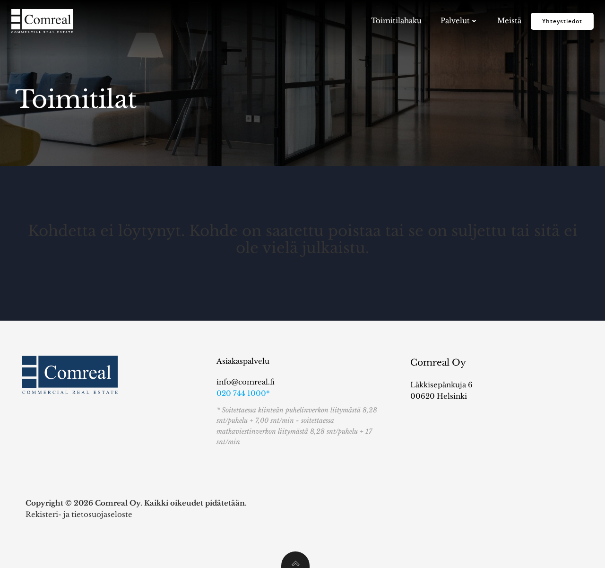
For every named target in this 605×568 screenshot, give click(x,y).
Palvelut (455, 20)
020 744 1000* (243, 393)
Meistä (509, 20)
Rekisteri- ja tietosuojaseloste (79, 514)
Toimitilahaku (396, 20)
